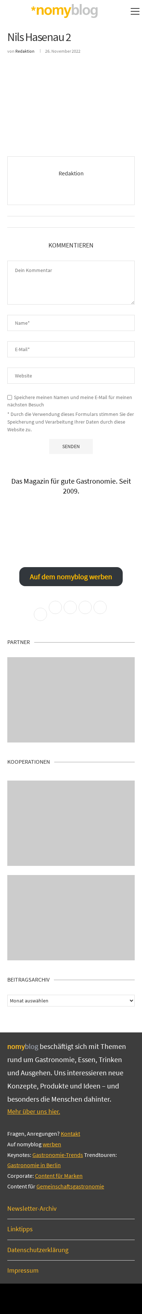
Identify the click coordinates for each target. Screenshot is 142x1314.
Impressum (23, 1270)
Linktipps (20, 1229)
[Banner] (71, 917)
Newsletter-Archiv (31, 1208)
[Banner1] (71, 699)
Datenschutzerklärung (37, 1250)
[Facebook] (61, 1298)
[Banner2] (71, 823)
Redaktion (25, 51)
